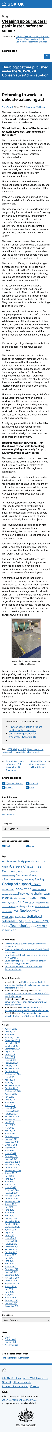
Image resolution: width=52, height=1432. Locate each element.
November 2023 (12, 1085)
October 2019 (11, 1198)
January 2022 (11, 1139)
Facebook (33, 783)
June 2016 (9, 1292)
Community (25, 872)
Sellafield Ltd (10, 921)
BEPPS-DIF (12, 749)
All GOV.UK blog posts (35, 1378)
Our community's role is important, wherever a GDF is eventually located (27, 993)
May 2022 (9, 1128)
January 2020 (11, 1193)
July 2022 (9, 1122)
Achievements (11, 861)
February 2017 (11, 1269)
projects (21, 752)
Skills (21, 921)
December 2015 (12, 1306)
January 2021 (11, 1159)
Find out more (8, 814)
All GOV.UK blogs (11, 1378)
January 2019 (11, 1218)
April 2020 (10, 1184)
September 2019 (12, 1201)
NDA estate (26, 902)
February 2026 (12, 1037)
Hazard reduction (35, 749)
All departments (22, 1382)
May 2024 (9, 1077)
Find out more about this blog (15, 1357)
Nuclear (39, 902)
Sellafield (34, 916)
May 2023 (9, 1102)
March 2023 (10, 1108)
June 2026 (10, 1031)
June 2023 (10, 1099)
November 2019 (12, 1195)
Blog (5, 16)
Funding (39, 879)
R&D (16, 911)
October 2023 (11, 1088)
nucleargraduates (25, 906)
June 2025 (10, 1054)
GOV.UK (6, 1382)
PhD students (7, 912)
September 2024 (13, 1074)
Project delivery (9, 752)
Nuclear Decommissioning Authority (32, 36)
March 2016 (10, 1297)
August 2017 (10, 1255)
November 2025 (12, 1043)
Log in (7, 1336)
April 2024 (10, 1080)
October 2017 (11, 1252)
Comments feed (12, 1342)
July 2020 (9, 1176)
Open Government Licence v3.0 (19, 1399)
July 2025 (9, 1051)
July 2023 (9, 1097)
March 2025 (10, 1060)
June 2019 (9, 1210)
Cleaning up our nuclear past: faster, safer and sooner (24, 26)
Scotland (22, 917)
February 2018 (11, 1241)
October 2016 (11, 1280)
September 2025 (13, 1048)
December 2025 (12, 1040)
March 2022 (10, 1133)
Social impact (37, 921)
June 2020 (10, 1179)
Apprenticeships (33, 861)
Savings (15, 917)
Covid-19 (22, 749)
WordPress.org (11, 1345)
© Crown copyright (26, 1424)
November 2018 (12, 1221)
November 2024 (12, 1068)
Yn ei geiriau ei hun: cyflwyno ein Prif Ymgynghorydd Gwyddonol (15, 765)
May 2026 (9, 1034)
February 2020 (12, 1190)
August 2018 (11, 1229)
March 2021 (10, 1153)
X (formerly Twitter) (14, 783)
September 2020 (13, 1170)
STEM (46, 921)
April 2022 (10, 1130)
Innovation (23, 889)
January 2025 (11, 1065)
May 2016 (9, 1294)
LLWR (47, 893)
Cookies (34, 1386)
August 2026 (11, 1029)
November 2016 (12, 1278)
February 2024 (12, 1082)
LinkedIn (9, 787)
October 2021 (11, 1145)
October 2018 (11, 1224)
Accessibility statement (15, 1386)
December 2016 (12, 1275)
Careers (16, 866)
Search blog (9, 51)
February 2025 (12, 1063)
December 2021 (12, 1142)
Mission (29, 898)
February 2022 (12, 1136)
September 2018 (12, 1227)
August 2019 (11, 1204)
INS (33, 889)
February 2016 (11, 1300)
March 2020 (10, 1187)
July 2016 (9, 1289)
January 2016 (11, 1303)
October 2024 (11, 1071)
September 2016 (12, 1283)
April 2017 (9, 1263)
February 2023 (12, 1111)
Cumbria (34, 871)
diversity (19, 879)
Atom (31, 846)
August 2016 (11, 1286)
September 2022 (13, 1119)
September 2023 (13, 1091)
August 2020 (11, 1173)
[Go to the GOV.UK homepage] (13, 4)
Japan (15, 894)
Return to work (32, 752)
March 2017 (10, 1266)
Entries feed (10, 1339)
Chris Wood (7, 107)
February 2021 (11, 1156)
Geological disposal (16, 884)
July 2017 (9, 1258)
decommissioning (8, 876)
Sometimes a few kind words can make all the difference (36, 764)
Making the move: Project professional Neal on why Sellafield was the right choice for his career (27, 985)
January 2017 (11, 1272)
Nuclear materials (42, 906)
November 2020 (12, 1164)
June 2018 (9, 1235)
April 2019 (9, 1215)
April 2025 (10, 1057)
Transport (34, 926)
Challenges (32, 866)
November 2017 (12, 1249)
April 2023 (10, 1105)
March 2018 (10, 1238)
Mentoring (21, 898)
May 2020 (9, 1181)
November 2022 (12, 1116)
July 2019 (9, 1207)
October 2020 (11, 1167)
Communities (11, 871)
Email (31, 787)
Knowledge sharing (30, 893)
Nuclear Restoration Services (33, 41)
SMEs (28, 921)
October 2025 (11, 1046)
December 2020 (12, 1162)
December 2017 (12, 1246)
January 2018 (11, 1244)
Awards (6, 866)
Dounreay (28, 879)
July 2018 (9, 1232)
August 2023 (11, 1094)
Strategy (6, 926)
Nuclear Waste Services (27, 39)
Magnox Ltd (9, 898)
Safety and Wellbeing (35, 107)
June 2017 (9, 1260)
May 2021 (9, 1150)
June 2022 (10, 1125)
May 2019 (9, 1212)
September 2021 (12, 1147)
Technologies (20, 925)
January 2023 (11, 1113)
